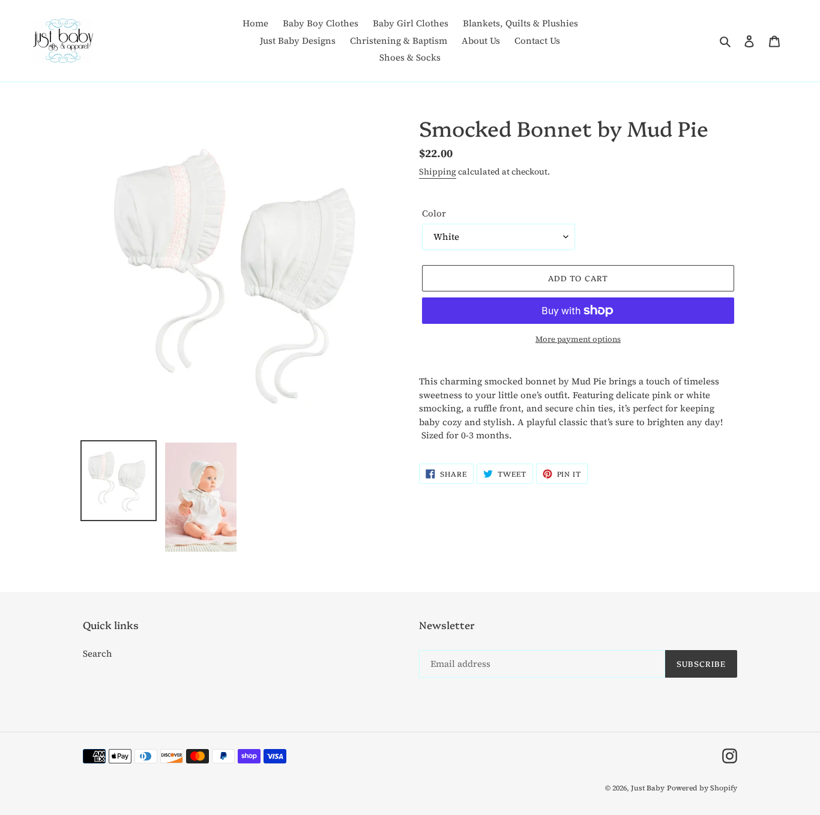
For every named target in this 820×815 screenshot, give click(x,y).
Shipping (437, 172)
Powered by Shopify (702, 788)
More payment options (578, 339)
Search (97, 653)
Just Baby (648, 788)
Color (434, 213)
